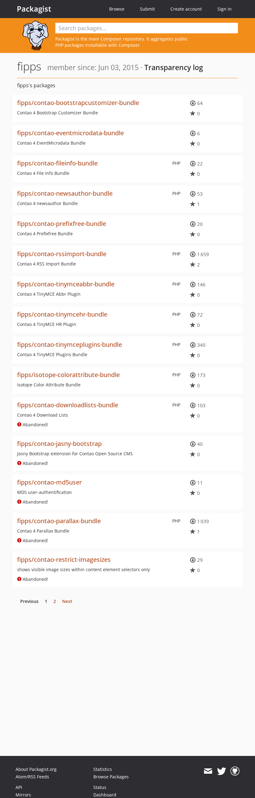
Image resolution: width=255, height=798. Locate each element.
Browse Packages (111, 777)
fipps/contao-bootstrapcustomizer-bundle (78, 102)
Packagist (34, 9)
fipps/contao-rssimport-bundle (61, 254)
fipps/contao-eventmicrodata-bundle (70, 133)
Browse (116, 9)
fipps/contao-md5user (49, 482)
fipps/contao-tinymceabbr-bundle (65, 284)
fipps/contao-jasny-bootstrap (59, 443)
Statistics (102, 769)
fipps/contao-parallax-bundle (59, 521)
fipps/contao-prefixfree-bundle (61, 223)
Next (67, 601)
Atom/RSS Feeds (32, 777)
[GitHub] (234, 771)
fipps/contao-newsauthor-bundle (65, 193)
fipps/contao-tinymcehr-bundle (62, 314)
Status (99, 787)
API (19, 787)
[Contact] (207, 771)
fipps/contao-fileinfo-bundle (57, 163)
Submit (147, 9)
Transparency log (173, 67)
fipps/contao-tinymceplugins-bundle (69, 344)
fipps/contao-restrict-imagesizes (64, 559)
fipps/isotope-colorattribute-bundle (68, 374)
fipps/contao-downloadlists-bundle (67, 405)
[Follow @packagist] (221, 771)
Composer (111, 39)
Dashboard (104, 795)
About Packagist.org (36, 769)
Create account (186, 9)
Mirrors (23, 795)
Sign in (224, 9)
